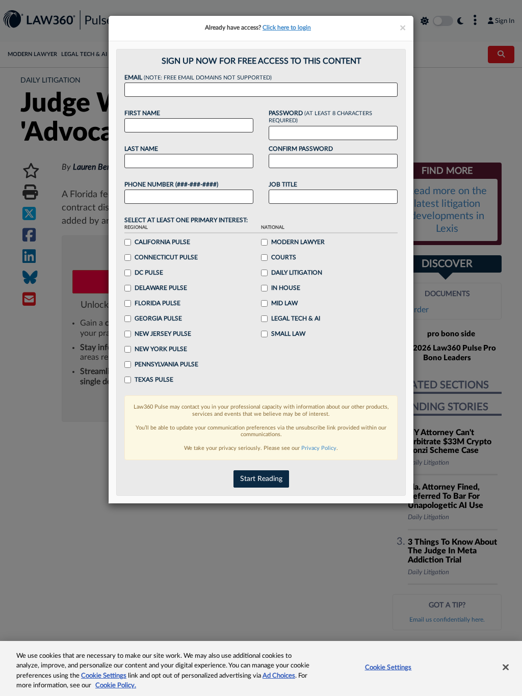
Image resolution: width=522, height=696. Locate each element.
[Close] (505, 667)
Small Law (288, 334)
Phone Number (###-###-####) (171, 184)
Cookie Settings (103, 676)
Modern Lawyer (298, 242)
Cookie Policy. (115, 685)
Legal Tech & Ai (295, 318)
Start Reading (261, 479)
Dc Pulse (149, 273)
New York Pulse (161, 349)
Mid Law (284, 303)
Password (320, 117)
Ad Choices (279, 676)
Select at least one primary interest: (186, 220)
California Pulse (162, 242)
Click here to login (287, 27)
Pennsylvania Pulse (166, 364)
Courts (283, 257)
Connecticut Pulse (166, 257)
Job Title (283, 184)
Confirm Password (301, 149)
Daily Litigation (296, 273)
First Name (142, 113)
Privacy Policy (318, 448)
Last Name (141, 149)
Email (198, 77)
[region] (261, 668)
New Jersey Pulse (163, 334)
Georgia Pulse (158, 318)
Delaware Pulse (161, 288)
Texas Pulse (154, 380)
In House (285, 288)
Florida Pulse (157, 303)
